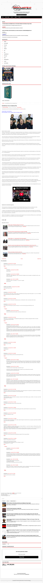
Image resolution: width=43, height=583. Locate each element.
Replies (6, 268)
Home (2, 17)
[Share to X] (4, 219)
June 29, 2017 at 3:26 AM (15, 324)
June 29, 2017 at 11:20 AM (12, 418)
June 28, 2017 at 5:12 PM (12, 317)
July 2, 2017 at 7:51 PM (11, 473)
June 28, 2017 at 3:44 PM (12, 292)
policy (5, 37)
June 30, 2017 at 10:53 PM (15, 448)
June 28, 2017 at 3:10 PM (12, 263)
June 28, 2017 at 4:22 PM (12, 298)
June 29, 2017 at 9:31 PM (15, 310)
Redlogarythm (6, 59)
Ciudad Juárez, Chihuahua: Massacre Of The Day (16, 224)
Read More (24, 226)
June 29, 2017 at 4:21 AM (12, 395)
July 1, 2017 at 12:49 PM (14, 279)
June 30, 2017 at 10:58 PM (15, 452)
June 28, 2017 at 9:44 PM (12, 353)
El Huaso (5, 45)
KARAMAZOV (6, 54)
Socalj (5, 61)
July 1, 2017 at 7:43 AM (14, 333)
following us (27, 574)
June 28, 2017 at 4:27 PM (12, 304)
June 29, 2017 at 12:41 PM (12, 424)
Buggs (5, 41)
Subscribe (21, 557)
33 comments (19, 107)
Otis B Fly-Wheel (5, 107)
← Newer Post (3, 258)
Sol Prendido (6, 63)
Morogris (5, 55)
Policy (19, 17)
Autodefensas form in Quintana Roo (9, 105)
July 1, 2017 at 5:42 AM (14, 379)
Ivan (4, 52)
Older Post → (39, 258)
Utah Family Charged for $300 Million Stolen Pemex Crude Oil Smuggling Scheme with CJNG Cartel (22, 513)
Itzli (4, 50)
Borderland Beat (21, 580)
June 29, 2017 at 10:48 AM (15, 274)
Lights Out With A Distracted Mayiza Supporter (14, 524)
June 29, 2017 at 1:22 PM (15, 366)
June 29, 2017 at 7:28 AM (12, 407)
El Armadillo (6, 43)
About (16, 17)
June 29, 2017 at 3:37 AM (12, 389)
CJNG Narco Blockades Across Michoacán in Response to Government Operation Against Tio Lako (23, 535)
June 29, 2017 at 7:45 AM (15, 359)
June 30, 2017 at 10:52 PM (15, 373)
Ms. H (5, 57)
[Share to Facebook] (5, 219)
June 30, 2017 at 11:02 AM (12, 438)
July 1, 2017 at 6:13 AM (14, 459)
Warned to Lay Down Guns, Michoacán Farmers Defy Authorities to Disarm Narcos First (22, 245)
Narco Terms (7, 17)
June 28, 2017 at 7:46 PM (12, 347)
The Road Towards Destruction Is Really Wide (14, 508)
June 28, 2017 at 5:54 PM (12, 342)
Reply (4, 266)
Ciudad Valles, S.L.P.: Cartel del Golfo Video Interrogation (17, 238)
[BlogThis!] (3, 219)
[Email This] (2, 219)
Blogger (29, 580)
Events (12, 17)
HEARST (5, 48)
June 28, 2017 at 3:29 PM (14, 269)
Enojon (5, 46)
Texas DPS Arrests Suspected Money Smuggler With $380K (17, 231)
